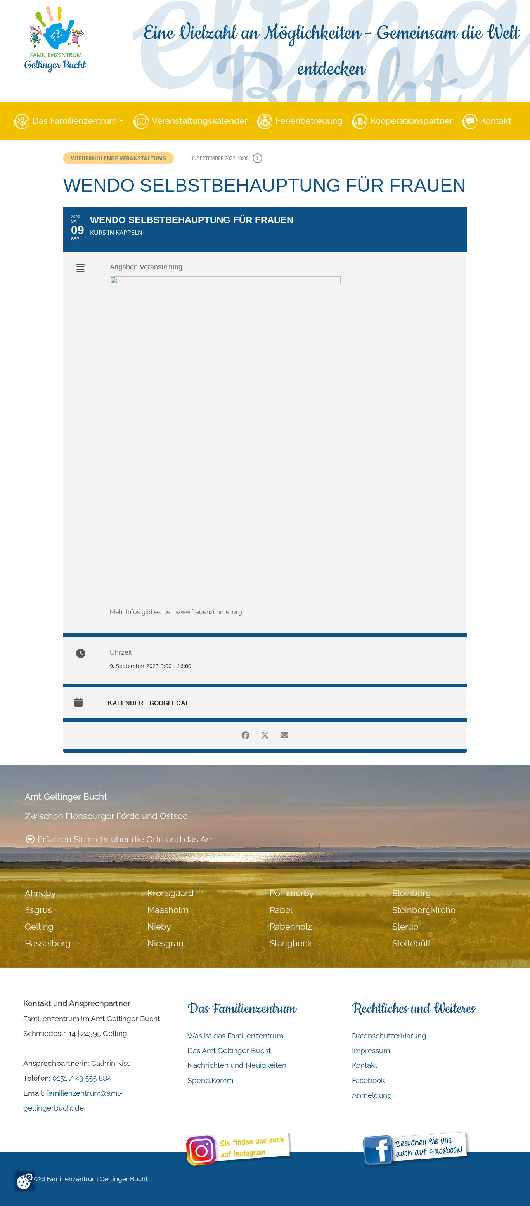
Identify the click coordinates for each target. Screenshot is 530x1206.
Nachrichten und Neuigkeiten (236, 1065)
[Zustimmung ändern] (25, 1181)
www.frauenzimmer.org (208, 612)
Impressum (371, 1050)
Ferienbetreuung (309, 121)
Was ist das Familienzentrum (235, 1035)
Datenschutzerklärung (389, 1035)
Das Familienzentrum (75, 121)
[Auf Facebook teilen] (245, 735)
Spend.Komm (210, 1080)
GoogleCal (169, 703)
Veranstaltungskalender (200, 121)
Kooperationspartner (412, 121)
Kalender (126, 703)
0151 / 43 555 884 (81, 1078)
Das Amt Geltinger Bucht (229, 1050)
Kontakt (496, 121)
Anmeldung (372, 1095)
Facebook (368, 1080)
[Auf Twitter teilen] (265, 735)
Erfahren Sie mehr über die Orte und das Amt (126, 839)
